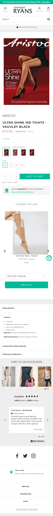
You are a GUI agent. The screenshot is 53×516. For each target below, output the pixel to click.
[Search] (48, 19)
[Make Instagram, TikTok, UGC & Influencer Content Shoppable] (46, 389)
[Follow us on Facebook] (18, 456)
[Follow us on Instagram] (34, 456)
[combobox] (23, 19)
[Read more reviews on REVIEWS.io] (37, 442)
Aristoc (9, 116)
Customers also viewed (14, 346)
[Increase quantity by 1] (16, 176)
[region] (26, 419)
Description (8, 308)
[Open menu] (5, 8)
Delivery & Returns (12, 354)
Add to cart (34, 176)
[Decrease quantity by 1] (5, 176)
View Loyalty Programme (22, 192)
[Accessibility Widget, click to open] (49, 258)
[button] (27, 377)
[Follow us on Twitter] (26, 456)
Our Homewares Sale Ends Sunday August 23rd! (26, 2)
